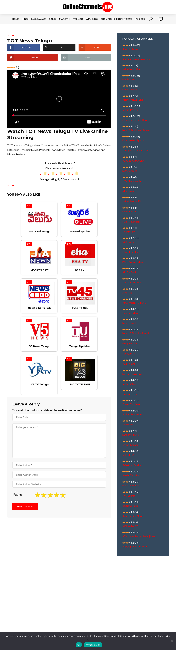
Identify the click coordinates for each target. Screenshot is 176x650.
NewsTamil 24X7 (131, 211)
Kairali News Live (131, 69)
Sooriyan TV (129, 353)
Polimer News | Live (132, 99)
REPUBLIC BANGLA (133, 160)
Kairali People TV (131, 201)
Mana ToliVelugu (40, 231)
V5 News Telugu (39, 346)
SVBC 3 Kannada (131, 221)
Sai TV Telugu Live (132, 373)
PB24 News (128, 363)
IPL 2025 (140, 19)
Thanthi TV (128, 231)
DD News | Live (130, 434)
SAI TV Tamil (129, 272)
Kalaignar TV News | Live (135, 150)
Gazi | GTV (128, 241)
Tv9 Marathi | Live (131, 282)
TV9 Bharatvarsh (131, 180)
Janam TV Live (130, 109)
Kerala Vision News (132, 515)
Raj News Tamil (130, 505)
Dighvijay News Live (133, 262)
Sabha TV (127, 424)
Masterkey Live (80, 231)
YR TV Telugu (40, 384)
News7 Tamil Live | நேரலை (136, 130)
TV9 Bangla (128, 495)
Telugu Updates (79, 346)
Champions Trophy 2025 (116, 19)
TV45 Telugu (80, 307)
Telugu (78, 19)
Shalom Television (132, 414)
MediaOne (128, 79)
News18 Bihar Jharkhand (135, 333)
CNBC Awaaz (129, 89)
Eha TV (79, 269)
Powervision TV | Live (134, 302)
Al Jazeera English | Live (135, 119)
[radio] (43, 173)
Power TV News (131, 404)
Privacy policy (93, 644)
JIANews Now (39, 269)
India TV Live (129, 384)
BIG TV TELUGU (80, 384)
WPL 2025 (92, 19)
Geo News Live (130, 312)
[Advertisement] (88, 607)
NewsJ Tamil (129, 323)
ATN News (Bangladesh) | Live (138, 536)
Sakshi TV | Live (130, 475)
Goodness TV (130, 394)
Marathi (64, 19)
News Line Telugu (40, 307)
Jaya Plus (127, 292)
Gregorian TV (129, 343)
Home (15, 19)
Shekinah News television (136, 59)
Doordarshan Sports (133, 140)
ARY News (128, 191)
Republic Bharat (130, 49)
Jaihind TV (128, 454)
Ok (78, 644)
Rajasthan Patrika (131, 465)
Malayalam (38, 19)
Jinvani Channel (130, 444)
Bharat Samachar (131, 485)
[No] (171, 641)
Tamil (52, 19)
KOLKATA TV (130, 526)
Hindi (25, 19)
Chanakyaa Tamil (131, 251)
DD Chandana (129, 170)
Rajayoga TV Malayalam (134, 546)
